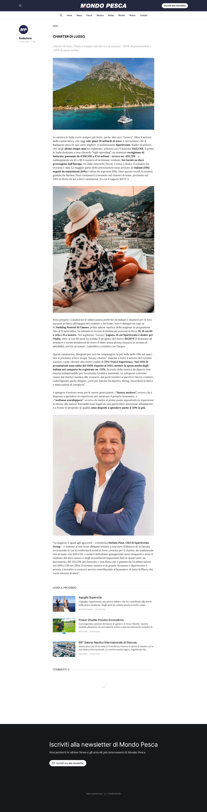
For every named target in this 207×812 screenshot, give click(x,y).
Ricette (121, 15)
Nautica (100, 15)
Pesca (89, 15)
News (79, 15)
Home (69, 15)
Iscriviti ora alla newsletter (70, 763)
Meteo (111, 15)
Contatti (143, 15)
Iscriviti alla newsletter (175, 5)
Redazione (25, 38)
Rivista (132, 15)
